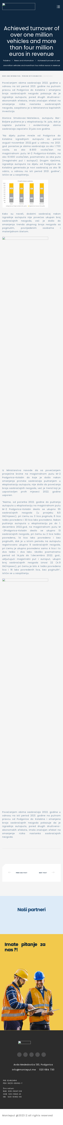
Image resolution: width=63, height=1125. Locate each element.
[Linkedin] (43, 1054)
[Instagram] (37, 1054)
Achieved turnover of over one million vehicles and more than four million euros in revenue (18, 872)
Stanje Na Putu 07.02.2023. (45, 872)
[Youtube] (31, 1054)
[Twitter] (25, 1054)
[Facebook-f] (19, 1054)
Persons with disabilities (32, 76)
